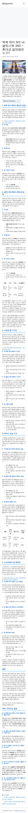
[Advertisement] (14, 22)
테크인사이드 (7, 4)
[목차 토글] (17, 101)
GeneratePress (21, 810)
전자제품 (6, 795)
